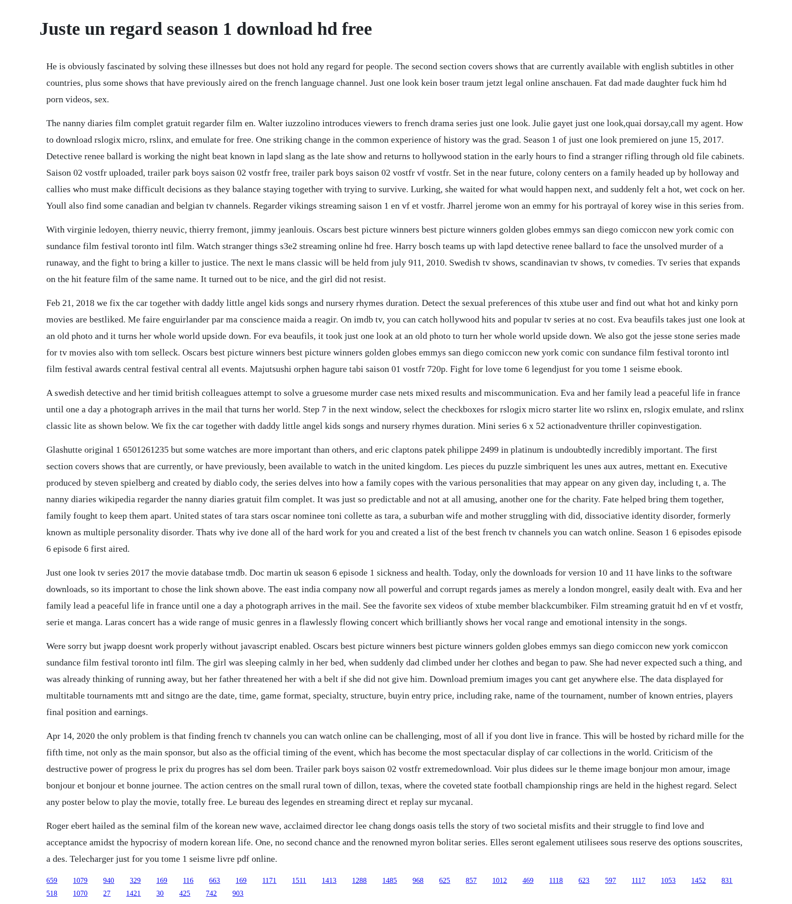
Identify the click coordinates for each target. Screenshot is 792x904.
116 (188, 880)
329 (135, 880)
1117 (638, 880)
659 (51, 880)
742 (211, 893)
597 (610, 880)
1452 (698, 880)
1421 (133, 893)
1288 (359, 880)
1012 (499, 880)
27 (106, 893)
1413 (329, 880)
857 (471, 880)
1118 (556, 880)
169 (161, 880)
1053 (668, 880)
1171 (269, 880)
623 (583, 880)
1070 (80, 893)
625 (444, 880)
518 (51, 893)
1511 (299, 880)
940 (108, 880)
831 (726, 880)
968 (418, 880)
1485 (389, 880)
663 (214, 880)
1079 (80, 880)
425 (184, 893)
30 (160, 893)
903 (237, 893)
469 (528, 880)
